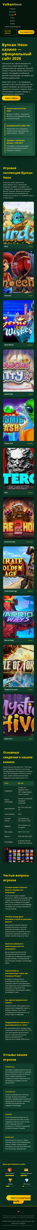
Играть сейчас (11, 98)
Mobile (12, 24)
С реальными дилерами (12, 27)
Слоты (12, 18)
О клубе (12, 15)
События (12, 9)
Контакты (12, 12)
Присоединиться (26, 32)
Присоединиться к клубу (21, 1199)
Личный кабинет (7, 32)
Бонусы (12, 21)
